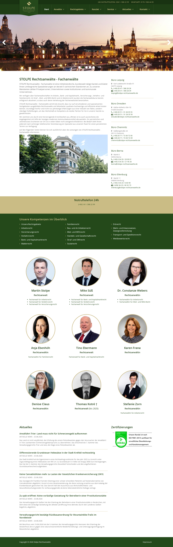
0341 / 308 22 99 (122, 2)
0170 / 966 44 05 (147, 2)
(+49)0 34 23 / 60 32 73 (122, 185)
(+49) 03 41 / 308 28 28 (122, 88)
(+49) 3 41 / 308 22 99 (86, 204)
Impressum (147, 542)
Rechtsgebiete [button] (76, 9)
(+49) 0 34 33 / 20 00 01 (122, 159)
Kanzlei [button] (95, 9)
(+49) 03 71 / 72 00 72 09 (123, 138)
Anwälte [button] (58, 9)
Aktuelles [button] (126, 9)
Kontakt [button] (143, 9)
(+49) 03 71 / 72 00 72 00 (122, 135)
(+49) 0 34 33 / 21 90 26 (123, 162)
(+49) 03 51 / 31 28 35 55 (122, 112)
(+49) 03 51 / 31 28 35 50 (123, 114)
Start (46, 9)
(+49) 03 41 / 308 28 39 (122, 91)
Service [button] (110, 9)
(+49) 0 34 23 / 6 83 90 (122, 183)
